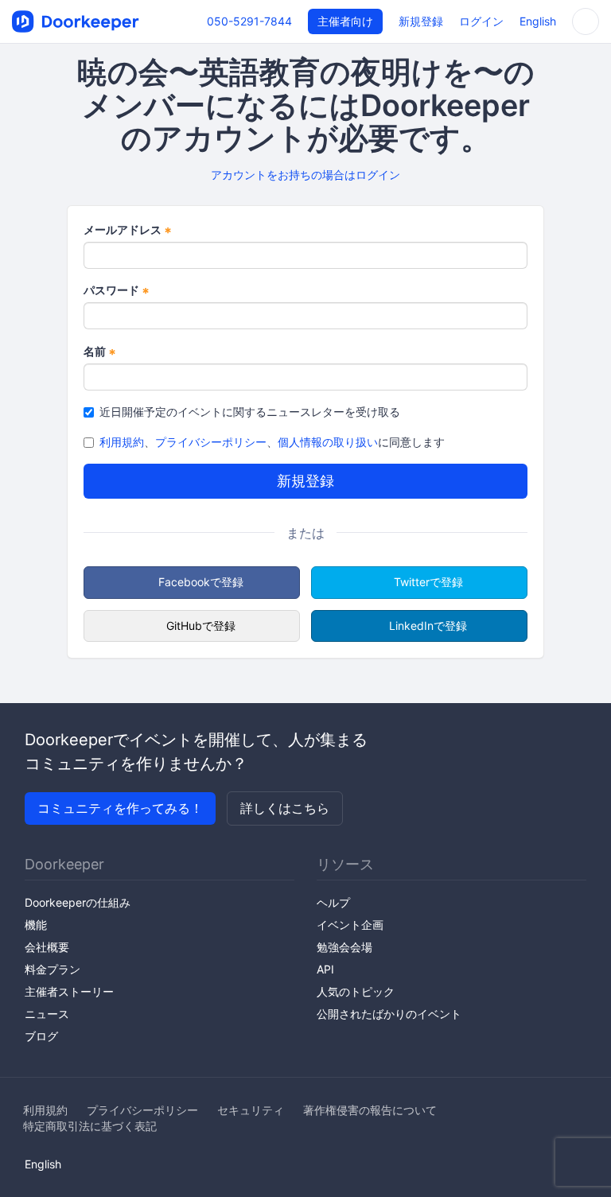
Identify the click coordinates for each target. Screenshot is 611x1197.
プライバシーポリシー (211, 442)
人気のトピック (356, 991)
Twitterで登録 (428, 582)
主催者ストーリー (69, 991)
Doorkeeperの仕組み (77, 902)
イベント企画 (350, 924)
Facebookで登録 (200, 582)
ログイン (481, 21)
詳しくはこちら (284, 808)
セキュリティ (250, 1110)
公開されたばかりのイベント (389, 1013)
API (325, 969)
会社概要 (47, 947)
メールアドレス (128, 230)
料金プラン (52, 969)
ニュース (47, 1013)
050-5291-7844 (249, 21)
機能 (36, 924)
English (538, 21)
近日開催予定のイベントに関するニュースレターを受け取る (249, 411)
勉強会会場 (344, 947)
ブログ (41, 1036)
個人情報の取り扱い (328, 442)
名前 (100, 351)
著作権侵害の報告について (370, 1110)
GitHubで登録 (200, 625)
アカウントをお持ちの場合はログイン (305, 174)
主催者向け (345, 21)
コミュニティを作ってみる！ (120, 808)
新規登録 (421, 21)
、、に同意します (272, 442)
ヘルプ (333, 902)
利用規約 (121, 442)
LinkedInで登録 (428, 625)
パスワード (117, 290)
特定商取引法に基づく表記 (90, 1126)
